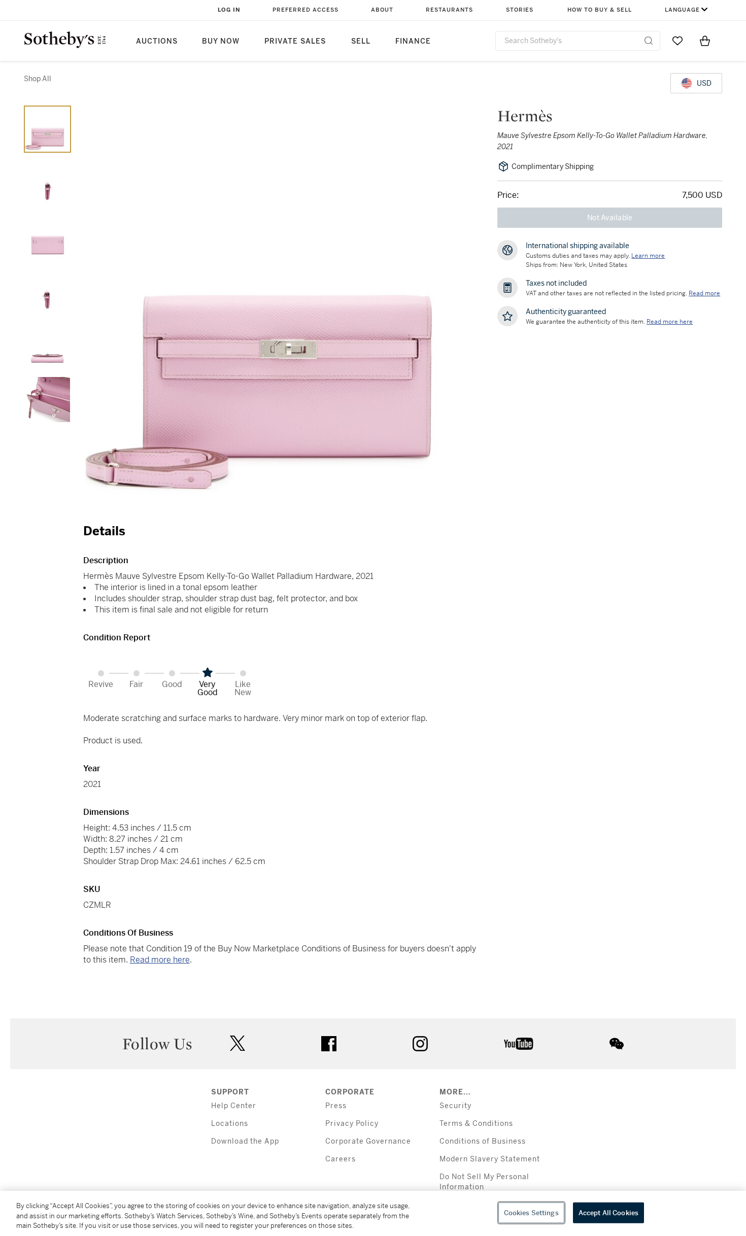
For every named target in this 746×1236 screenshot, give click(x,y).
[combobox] (577, 41)
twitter (237, 1043)
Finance (413, 41)
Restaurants (449, 10)
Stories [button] (519, 10)
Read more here (160, 959)
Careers (340, 1159)
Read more (704, 293)
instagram (420, 1043)
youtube (518, 1044)
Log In (229, 10)
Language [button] (682, 10)
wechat (616, 1044)
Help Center (233, 1106)
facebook (328, 1043)
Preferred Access (305, 10)
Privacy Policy (352, 1123)
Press (336, 1106)
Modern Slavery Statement (489, 1159)
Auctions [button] (157, 41)
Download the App (245, 1141)
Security (455, 1106)
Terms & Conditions (476, 1123)
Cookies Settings (531, 1212)
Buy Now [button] (221, 41)
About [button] (382, 10)
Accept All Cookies (608, 1212)
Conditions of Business (482, 1141)
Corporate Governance (368, 1141)
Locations (229, 1123)
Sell (360, 41)
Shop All (37, 78)
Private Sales (295, 41)
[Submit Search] (649, 41)
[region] (373, 1213)
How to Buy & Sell (599, 10)
